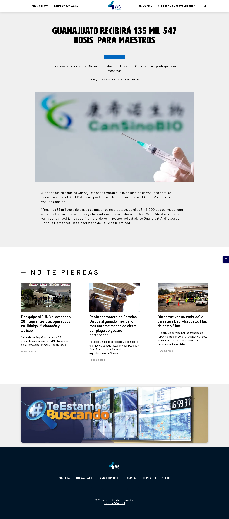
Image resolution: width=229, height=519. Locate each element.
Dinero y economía (66, 6)
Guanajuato (40, 6)
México (166, 477)
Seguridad (130, 477)
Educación (145, 6)
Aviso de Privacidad (114, 503)
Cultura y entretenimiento (176, 6)
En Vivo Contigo (108, 477)
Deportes (149, 477)
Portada (64, 477)
